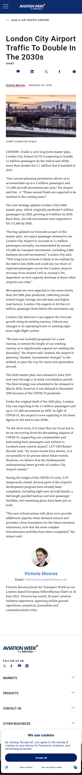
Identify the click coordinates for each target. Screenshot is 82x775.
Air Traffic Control (35, 20)
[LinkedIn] (26, 666)
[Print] (74, 72)
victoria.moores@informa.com (46, 579)
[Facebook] (12, 666)
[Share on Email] (18, 72)
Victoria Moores (15, 85)
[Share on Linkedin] (32, 72)
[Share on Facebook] (60, 72)
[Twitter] (4, 666)
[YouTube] (19, 666)
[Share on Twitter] (46, 72)
